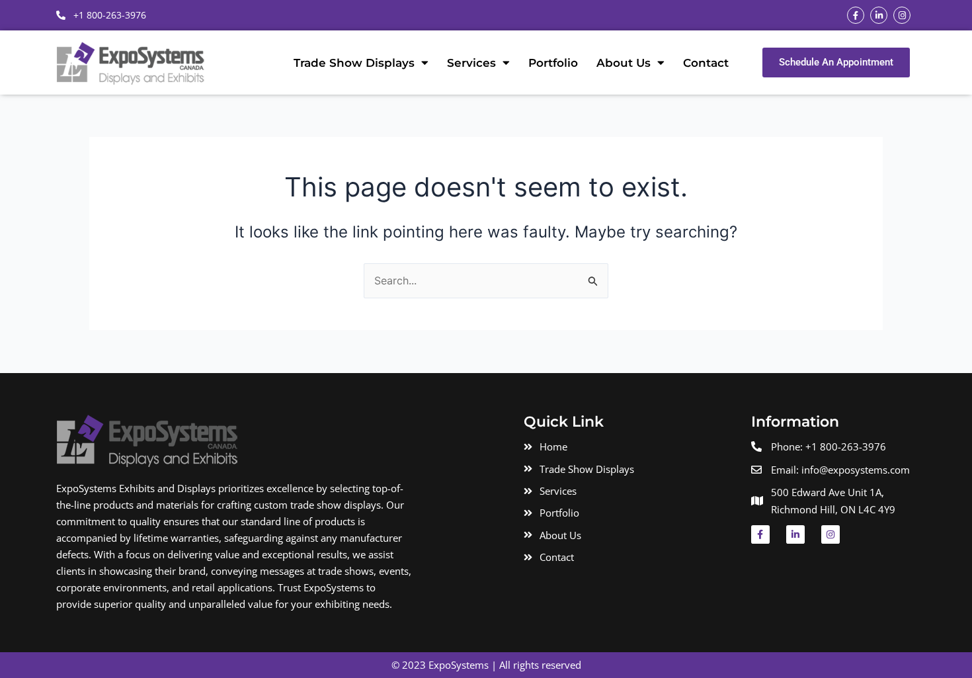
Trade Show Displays (354, 62)
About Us (623, 62)
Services (471, 62)
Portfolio (553, 62)
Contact (706, 62)
